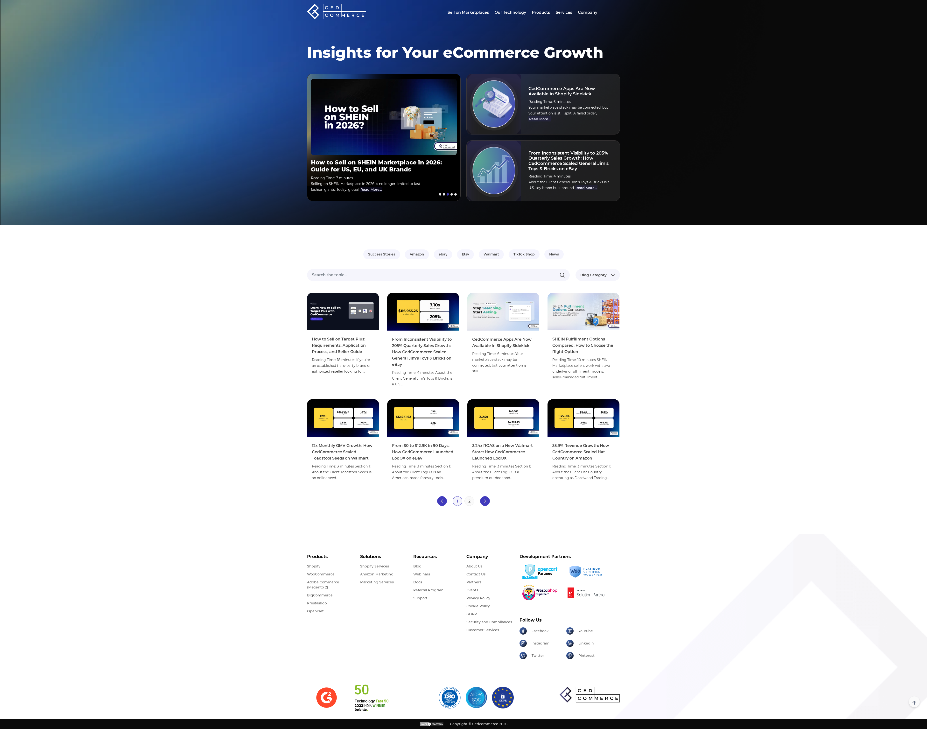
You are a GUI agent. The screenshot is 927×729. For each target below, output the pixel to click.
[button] (439, 194)
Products (541, 12)
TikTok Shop (524, 254)
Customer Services (482, 630)
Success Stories (381, 254)
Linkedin (586, 643)
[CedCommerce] (336, 11)
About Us (474, 566)
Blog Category (593, 275)
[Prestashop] (541, 593)
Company (587, 12)
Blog (417, 566)
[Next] (485, 501)
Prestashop (317, 603)
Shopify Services (374, 566)
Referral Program (428, 590)
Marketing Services (377, 582)
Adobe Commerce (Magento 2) (323, 584)
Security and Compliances (489, 622)
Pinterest (586, 655)
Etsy (465, 254)
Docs (417, 582)
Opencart (315, 611)
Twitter (538, 655)
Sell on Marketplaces (468, 12)
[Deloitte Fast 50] (371, 697)
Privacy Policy (478, 598)
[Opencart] (541, 572)
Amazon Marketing (376, 574)
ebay (443, 254)
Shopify (313, 566)
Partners (473, 582)
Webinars (421, 574)
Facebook (540, 631)
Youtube (585, 631)
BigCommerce (320, 595)
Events (472, 590)
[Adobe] (588, 593)
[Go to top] (914, 701)
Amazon (417, 254)
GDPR (471, 614)
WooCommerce (321, 574)
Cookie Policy (478, 606)
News (554, 254)
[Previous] (442, 501)
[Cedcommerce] (590, 694)
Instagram (540, 643)
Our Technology (510, 12)
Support (420, 598)
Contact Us (475, 574)
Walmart (491, 254)
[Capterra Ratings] (326, 697)
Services (564, 12)
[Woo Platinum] (588, 572)
